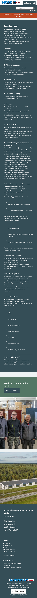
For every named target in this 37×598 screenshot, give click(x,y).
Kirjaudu (33, 11)
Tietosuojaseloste (24, 588)
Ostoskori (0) (29, 2)
